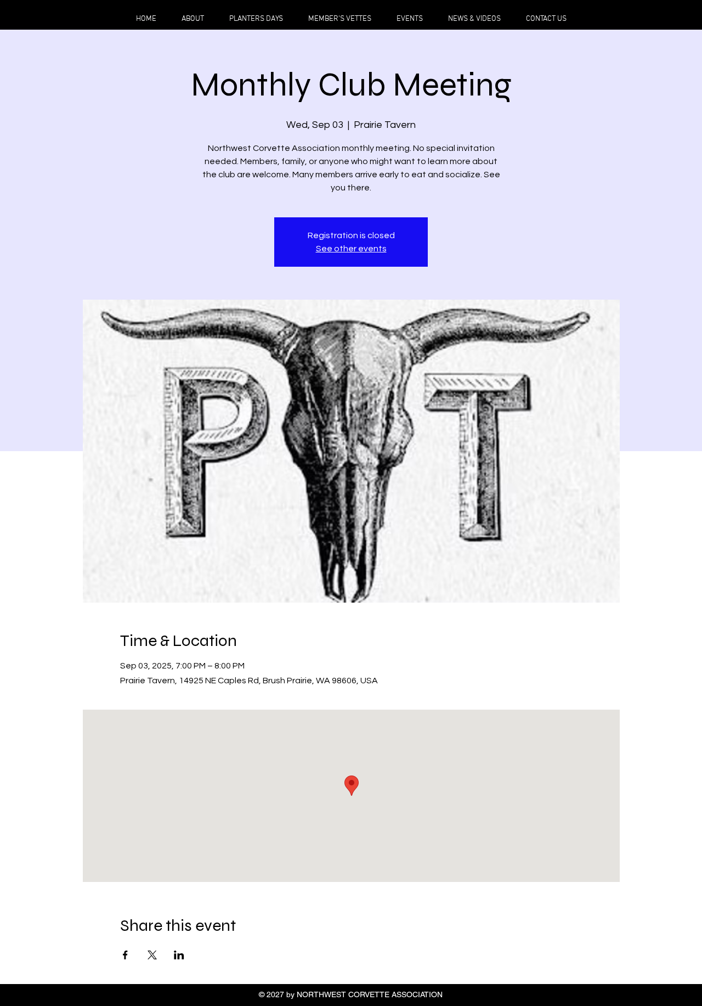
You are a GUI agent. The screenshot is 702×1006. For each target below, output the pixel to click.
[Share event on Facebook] (125, 955)
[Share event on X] (152, 955)
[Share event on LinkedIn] (179, 955)
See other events (351, 248)
